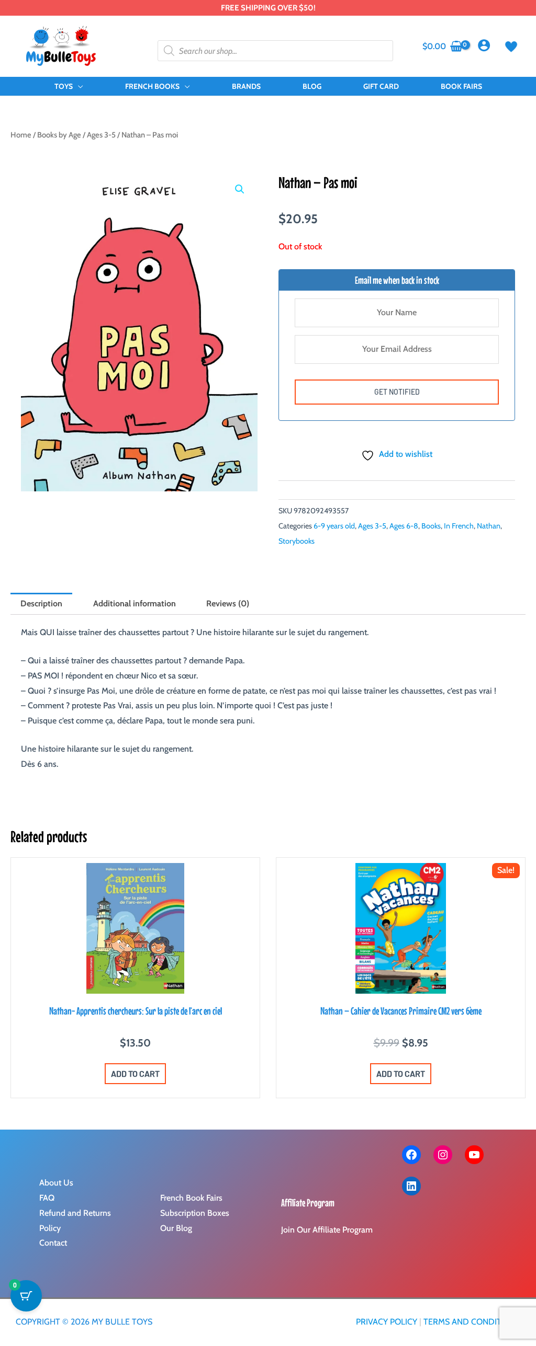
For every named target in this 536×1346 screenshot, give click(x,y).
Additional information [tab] (134, 603)
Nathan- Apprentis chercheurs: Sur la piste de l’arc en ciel (135, 1011)
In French (459, 526)
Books (431, 526)
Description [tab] (41, 603)
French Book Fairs (191, 1198)
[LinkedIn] (411, 1186)
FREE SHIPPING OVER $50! (268, 8)
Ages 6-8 (403, 526)
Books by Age (59, 135)
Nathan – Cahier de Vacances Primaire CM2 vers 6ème (401, 1011)
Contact (53, 1243)
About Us (56, 1183)
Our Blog (176, 1228)
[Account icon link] (483, 45)
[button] (78, 86)
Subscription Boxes (194, 1213)
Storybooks (296, 541)
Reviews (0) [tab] (227, 603)
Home (20, 135)
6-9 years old (334, 526)
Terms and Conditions (471, 1322)
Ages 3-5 (101, 135)
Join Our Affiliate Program (327, 1230)
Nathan (488, 526)
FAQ (46, 1198)
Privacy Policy (386, 1322)
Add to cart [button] (135, 1073)
